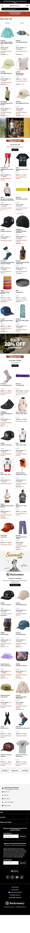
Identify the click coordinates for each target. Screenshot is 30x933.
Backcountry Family (5, 822)
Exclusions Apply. (6, 849)
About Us (2, 817)
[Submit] (2, 9)
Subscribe (22, 836)
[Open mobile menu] (2, 6)
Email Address (7, 833)
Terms (15, 856)
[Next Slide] (29, 2)
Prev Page (4, 770)
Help (1, 812)
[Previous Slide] (1, 2)
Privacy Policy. (20, 856)
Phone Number (7, 860)
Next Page (25, 770)
